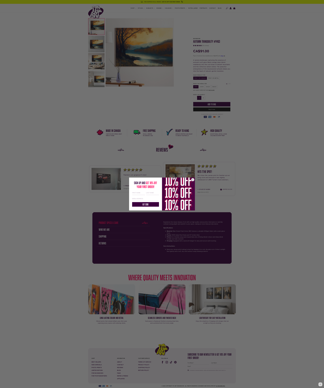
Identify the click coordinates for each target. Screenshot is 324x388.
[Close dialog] (192, 179)
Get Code (146, 204)
